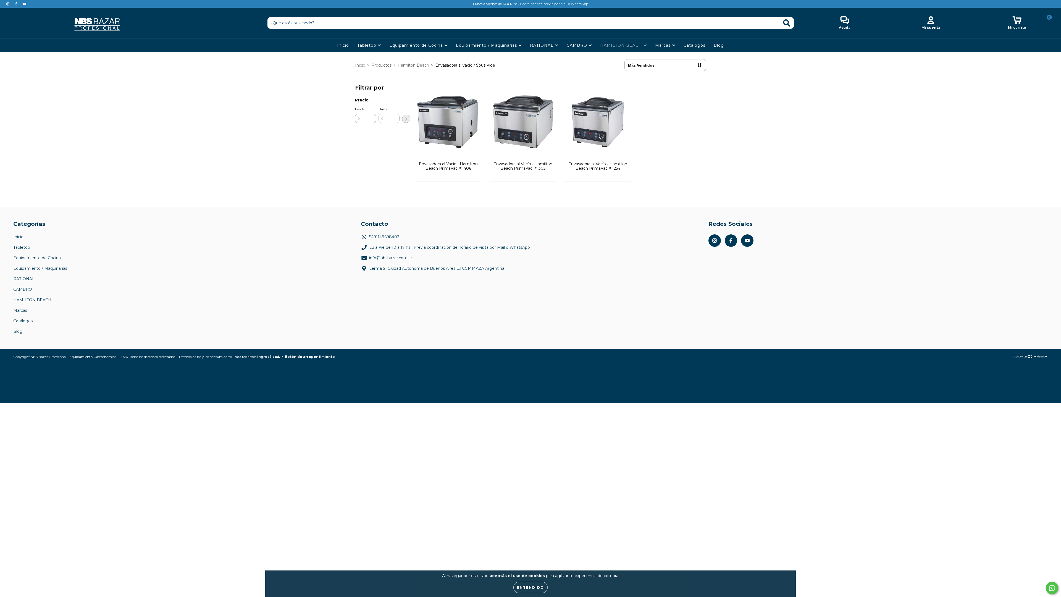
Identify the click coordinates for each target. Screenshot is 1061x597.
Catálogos (694, 45)
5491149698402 (384, 236)
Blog (719, 45)
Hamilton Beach (413, 65)
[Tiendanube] (1030, 357)
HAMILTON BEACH (622, 45)
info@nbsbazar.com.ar (390, 257)
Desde (359, 109)
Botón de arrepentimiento (310, 357)
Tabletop (367, 45)
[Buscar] (786, 23)
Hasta (383, 109)
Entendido (530, 587)
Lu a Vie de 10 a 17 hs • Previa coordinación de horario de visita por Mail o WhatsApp (449, 247)
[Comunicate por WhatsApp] (1052, 588)
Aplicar (406, 119)
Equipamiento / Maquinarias (487, 45)
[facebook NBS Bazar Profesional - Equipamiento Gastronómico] (16, 3)
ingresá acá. (268, 357)
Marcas (663, 45)
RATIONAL (542, 45)
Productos (381, 65)
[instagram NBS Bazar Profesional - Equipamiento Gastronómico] (8, 3)
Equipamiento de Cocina (416, 45)
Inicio (343, 45)
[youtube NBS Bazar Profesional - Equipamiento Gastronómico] (24, 3)
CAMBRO (578, 45)
